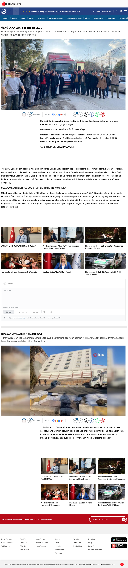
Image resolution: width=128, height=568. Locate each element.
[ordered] (34, 311)
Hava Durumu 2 (7, 543)
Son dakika (102, 11)
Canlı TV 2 (24, 543)
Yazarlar (76, 539)
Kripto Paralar (60, 550)
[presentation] (10, 11)
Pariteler (58, 553)
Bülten (31, 18)
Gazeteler (77, 543)
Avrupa (23, 18)
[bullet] (37, 311)
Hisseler (58, 546)
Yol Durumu (5, 546)
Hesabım (91, 539)
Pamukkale (111, 18)
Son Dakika (24, 550)
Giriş (90, 543)
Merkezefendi (98, 18)
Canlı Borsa (40, 539)
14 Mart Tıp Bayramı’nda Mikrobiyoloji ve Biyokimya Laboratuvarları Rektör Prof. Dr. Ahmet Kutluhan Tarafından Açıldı (56, 11)
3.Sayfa (5, 18)
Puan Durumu (41, 546)
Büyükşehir (42, 18)
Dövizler (23, 546)
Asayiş (14, 18)
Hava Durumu (6, 539)
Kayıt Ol (91, 546)
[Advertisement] (20, 135)
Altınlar (58, 539)
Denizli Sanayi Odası (56, 18)
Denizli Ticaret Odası (74, 18)
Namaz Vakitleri (42, 543)
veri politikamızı (95, 564)
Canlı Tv (23, 539)
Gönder (9, 312)
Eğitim (87, 18)
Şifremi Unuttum (95, 550)
